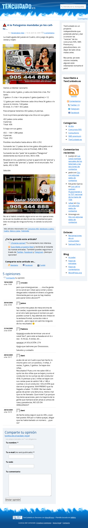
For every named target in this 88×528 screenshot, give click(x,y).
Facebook (28, 252)
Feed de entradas (72, 262)
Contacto (83, 18)
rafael (71, 203)
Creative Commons (43, 523)
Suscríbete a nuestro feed (22, 246)
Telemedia (25, 231)
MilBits (73, 517)
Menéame (14, 265)
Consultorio (73, 132)
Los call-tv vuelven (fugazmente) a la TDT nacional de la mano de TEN (75, 193)
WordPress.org (75, 272)
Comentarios (75, 101)
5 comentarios (49, 33)
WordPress (49, 517)
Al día (71, 126)
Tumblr (42, 265)
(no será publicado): (20, 452)
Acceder (72, 257)
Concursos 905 (33, 229)
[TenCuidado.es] (18, 5)
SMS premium (74, 136)
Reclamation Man (17, 33)
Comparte (10, 278)
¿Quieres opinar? (18, 243)
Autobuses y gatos (47, 229)
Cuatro (6, 231)
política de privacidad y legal (17, 435)
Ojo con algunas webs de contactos (74, 176)
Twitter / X (75, 105)
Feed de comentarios (74, 268)
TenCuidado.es (75, 139)
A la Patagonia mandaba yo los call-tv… (28, 26)
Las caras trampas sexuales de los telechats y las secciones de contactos (75, 162)
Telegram (38, 252)
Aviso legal (57, 523)
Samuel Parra (74, 244)
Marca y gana (15, 231)
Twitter (20, 252)
